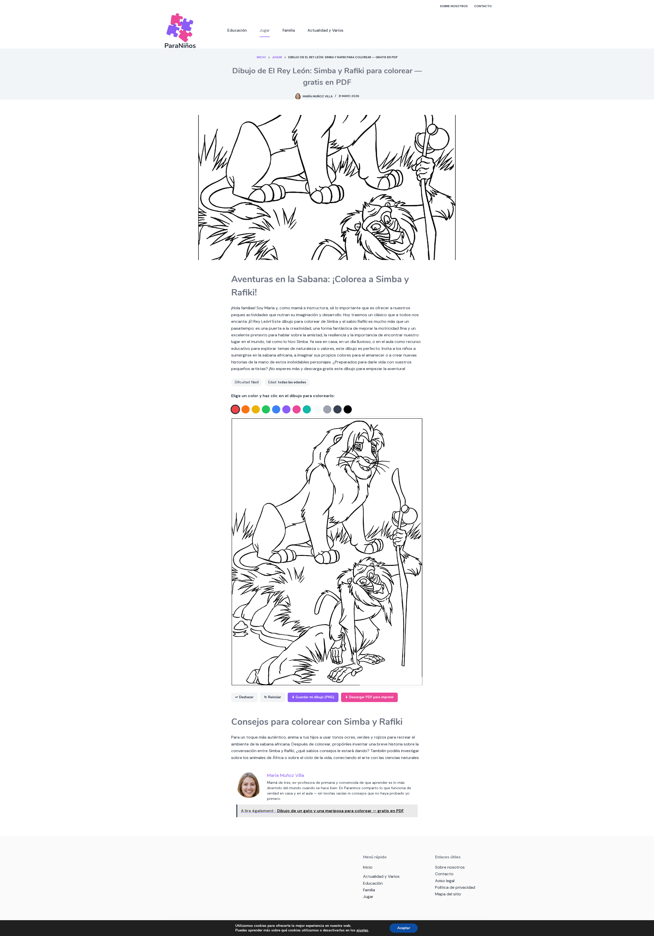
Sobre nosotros (454, 6)
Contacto (483, 6)
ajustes (362, 930)
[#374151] (337, 409)
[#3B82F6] (276, 409)
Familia (289, 30)
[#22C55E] (266, 409)
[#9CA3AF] (327, 409)
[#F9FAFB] (317, 409)
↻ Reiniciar (272, 697)
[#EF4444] (235, 409)
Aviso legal (444, 880)
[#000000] (348, 409)
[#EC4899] (297, 409)
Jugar (265, 30)
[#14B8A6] (307, 409)
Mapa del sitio (448, 894)
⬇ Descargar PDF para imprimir (369, 697)
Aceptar (403, 928)
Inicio (367, 867)
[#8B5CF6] (286, 409)
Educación (237, 30)
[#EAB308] (256, 409)
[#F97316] (245, 409)
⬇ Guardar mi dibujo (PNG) (313, 697)
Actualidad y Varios (325, 30)
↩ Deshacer (244, 697)
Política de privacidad (455, 887)
